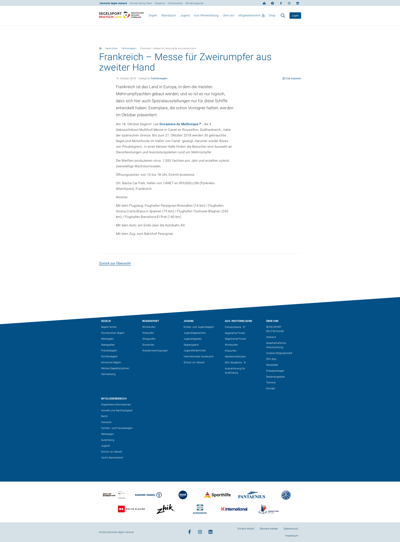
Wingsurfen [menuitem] (148, 338)
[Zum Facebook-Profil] (281, 3)
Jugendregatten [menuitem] (193, 338)
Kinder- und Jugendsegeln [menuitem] (199, 326)
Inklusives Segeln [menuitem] (111, 362)
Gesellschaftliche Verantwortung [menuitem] (276, 345)
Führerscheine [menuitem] (233, 327)
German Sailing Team (141, 3)
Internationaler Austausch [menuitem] (199, 356)
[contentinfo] (200, 419)
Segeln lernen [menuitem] (109, 326)
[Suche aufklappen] (283, 16)
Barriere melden (269, 528)
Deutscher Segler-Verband (113, 3)
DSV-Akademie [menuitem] (233, 362)
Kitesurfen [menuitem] (148, 332)
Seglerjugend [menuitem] (191, 344)
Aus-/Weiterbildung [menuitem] (206, 15)
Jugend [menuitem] (185, 15)
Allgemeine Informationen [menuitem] (116, 404)
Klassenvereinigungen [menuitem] (155, 350)
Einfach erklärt (246, 528)
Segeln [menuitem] (153, 15)
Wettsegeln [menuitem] (107, 338)
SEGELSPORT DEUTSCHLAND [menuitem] (275, 329)
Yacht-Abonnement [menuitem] (112, 457)
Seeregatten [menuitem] (108, 344)
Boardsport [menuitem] (169, 15)
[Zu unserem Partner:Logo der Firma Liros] (286, 495)
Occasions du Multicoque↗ (180, 124)
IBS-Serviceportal (194, 3)
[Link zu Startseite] (100, 48)
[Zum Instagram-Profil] (289, 3)
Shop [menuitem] (272, 15)
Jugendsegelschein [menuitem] (195, 332)
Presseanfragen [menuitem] (275, 370)
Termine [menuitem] (270, 382)
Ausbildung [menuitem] (107, 440)
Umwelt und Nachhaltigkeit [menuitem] (117, 410)
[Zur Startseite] (121, 16)
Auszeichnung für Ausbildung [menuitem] (235, 370)
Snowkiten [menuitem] (148, 344)
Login (295, 15)
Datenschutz (291, 528)
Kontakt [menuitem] (270, 388)
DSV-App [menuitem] (271, 358)
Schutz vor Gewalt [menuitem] (194, 362)
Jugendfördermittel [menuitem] (195, 350)
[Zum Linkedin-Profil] (297, 3)
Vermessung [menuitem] (108, 374)
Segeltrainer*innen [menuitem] (235, 338)
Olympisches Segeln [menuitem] (113, 332)
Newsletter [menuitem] (272, 364)
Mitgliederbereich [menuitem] (249, 15)
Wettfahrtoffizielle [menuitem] (235, 356)
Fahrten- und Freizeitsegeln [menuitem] (117, 428)
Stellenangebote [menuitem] (275, 376)
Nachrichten (111, 48)
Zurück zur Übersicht (115, 263)
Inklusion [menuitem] (106, 422)
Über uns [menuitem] (228, 15)
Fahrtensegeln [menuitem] (109, 356)
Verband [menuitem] (271, 337)
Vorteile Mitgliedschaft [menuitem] (279, 353)
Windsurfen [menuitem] (148, 326)
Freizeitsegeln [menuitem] (109, 350)
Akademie (160, 3)
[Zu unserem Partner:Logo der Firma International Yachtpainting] (234, 509)
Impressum (291, 535)
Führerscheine (175, 3)
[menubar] (212, 15)
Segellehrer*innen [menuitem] (235, 333)
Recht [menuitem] (104, 416)
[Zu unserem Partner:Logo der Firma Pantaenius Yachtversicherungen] (251, 495)
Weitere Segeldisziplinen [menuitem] (115, 368)
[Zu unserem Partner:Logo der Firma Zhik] (165, 509)
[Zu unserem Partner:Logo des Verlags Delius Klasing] (131, 509)
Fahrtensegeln (129, 48)
